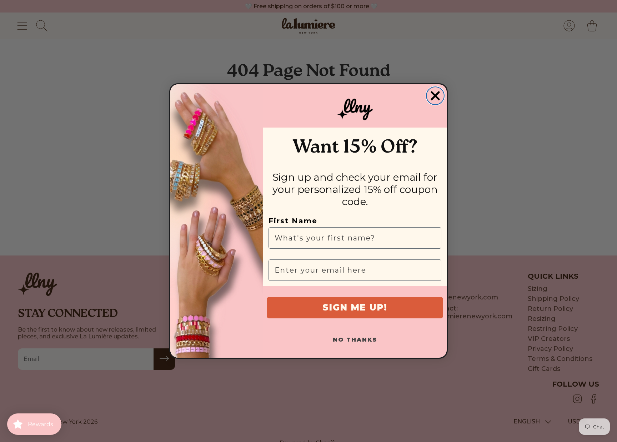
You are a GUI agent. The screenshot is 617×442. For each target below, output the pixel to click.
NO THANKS (355, 339)
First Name (293, 221)
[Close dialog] (435, 96)
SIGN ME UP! (354, 307)
